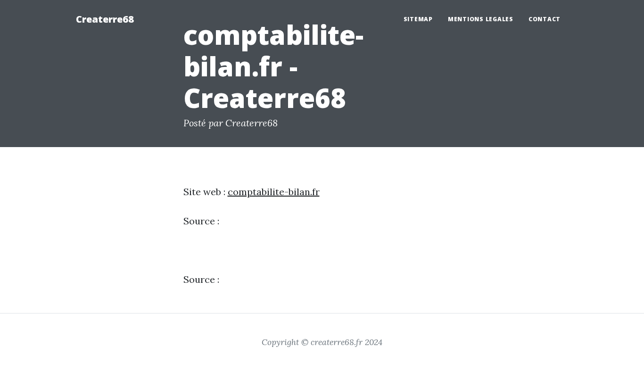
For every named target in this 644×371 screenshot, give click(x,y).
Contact (544, 19)
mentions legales (480, 19)
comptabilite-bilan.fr (274, 192)
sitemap (418, 19)
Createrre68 (105, 19)
